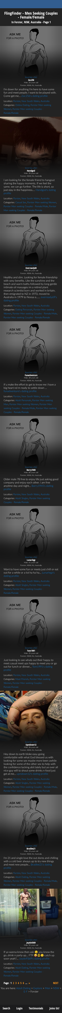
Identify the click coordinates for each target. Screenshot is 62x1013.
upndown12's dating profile (32, 774)
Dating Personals (23, 310)
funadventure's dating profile (20, 391)
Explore (37, 988)
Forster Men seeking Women (41, 202)
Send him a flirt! (31, 77)
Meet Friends (22, 679)
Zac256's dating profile (34, 96)
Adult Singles (21, 498)
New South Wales (30, 101)
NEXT (55, 983)
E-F (26, 991)
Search (6, 1008)
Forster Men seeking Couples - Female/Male (26, 206)
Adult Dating (21, 877)
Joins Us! (54, 1008)
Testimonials (36, 1008)
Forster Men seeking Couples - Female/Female (27, 317)
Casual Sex (20, 202)
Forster (16, 101)
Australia (45, 101)
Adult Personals (23, 400)
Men (47, 988)
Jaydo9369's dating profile (34, 958)
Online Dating (22, 105)
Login (19, 1008)
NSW (56, 988)
